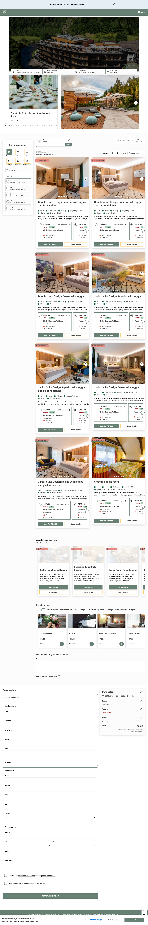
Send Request (54, 587)
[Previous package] (6, 125)
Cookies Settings (96, 920)
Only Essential (113, 920)
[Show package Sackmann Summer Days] (28, 125)
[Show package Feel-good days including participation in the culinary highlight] (27, 125)
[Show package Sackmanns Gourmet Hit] (21, 125)
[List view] (117, 153)
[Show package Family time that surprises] (11, 125)
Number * (8, 832)
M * (6, 842)
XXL (11, 207)
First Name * (9, 721)
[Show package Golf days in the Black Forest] (39, 125)
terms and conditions (26, 876)
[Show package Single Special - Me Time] (23, 125)
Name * (7, 851)
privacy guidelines (48, 876)
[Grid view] (112, 153)
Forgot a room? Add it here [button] (46, 676)
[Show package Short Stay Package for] (49, 125)
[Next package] (60, 125)
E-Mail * (7, 749)
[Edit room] (69, 140)
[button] (26, 71)
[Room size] (9, 152)
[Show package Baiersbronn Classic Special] (35, 125)
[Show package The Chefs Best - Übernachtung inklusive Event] (9, 125)
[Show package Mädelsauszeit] (42, 125)
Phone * (7, 739)
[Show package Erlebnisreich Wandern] (37, 125)
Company (8, 776)
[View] (18, 152)
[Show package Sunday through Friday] (16, 125)
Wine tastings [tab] (80, 610)
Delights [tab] (132, 610)
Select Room (106, 712)
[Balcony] (27, 152)
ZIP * (6, 795)
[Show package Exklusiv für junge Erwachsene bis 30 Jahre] (47, 125)
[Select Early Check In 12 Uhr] (121, 644)
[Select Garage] (91, 644)
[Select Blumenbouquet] (62, 644)
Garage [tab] (110, 610)
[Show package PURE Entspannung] (44, 125)
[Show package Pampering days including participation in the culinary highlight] (20, 125)
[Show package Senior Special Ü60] (25, 125)
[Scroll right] (87, 231)
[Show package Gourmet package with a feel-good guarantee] (54, 125)
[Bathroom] (18, 161)
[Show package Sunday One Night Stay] (32, 125)
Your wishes (40, 659)
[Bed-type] (9, 161)
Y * (53, 842)
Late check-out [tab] (66, 610)
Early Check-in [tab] (121, 610)
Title (6, 711)
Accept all (132, 920)
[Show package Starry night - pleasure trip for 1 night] (30, 125)
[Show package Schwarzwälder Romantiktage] (46, 125)
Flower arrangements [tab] (96, 610)
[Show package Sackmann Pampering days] (53, 125)
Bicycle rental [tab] (52, 610)
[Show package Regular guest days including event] (13, 125)
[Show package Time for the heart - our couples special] (56, 125)
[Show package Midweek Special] (18, 125)
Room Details (53, 592)
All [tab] (43, 610)
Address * (8, 785)
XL (11, 201)
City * (6, 804)
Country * (8, 813)
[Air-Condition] (27, 161)
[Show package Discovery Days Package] (51, 125)
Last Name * (9, 730)
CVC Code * (9, 861)
